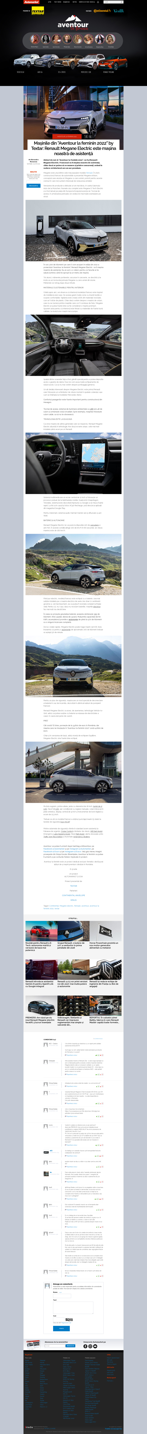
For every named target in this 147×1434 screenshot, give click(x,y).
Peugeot (42, 1375)
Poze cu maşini (111, 1364)
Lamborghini (29, 1402)
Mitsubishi (43, 1369)
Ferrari (27, 1381)
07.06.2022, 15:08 (54, 1234)
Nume (55, 1292)
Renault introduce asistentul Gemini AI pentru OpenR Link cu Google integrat (39, 984)
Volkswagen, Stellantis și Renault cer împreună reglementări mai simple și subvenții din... (71, 1021)
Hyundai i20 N (89, 1385)
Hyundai (27, 1392)
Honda (27, 1390)
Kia (26, 1400)
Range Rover (44, 1379)
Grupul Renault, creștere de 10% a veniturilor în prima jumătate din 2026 (71, 945)
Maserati (42, 1360)
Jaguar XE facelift (90, 1395)
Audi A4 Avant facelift (91, 1403)
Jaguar (27, 1396)
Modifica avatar (47, 1286)
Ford (26, 1386)
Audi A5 (65, 1390)
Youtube (95, 1346)
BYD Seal (66, 1364)
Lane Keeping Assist (62, 834)
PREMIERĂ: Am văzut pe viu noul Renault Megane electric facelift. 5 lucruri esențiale (40, 1020)
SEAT (41, 1386)
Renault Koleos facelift (92, 1413)
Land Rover (28, 1405)
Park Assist (80, 834)
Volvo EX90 (66, 1404)
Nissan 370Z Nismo (91, 1362)
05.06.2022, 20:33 (55, 1152)
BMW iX (87, 1411)
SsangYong (43, 1392)
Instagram (90, 1346)
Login (98, 2)
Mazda (42, 1362)
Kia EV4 (65, 1381)
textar (57, 908)
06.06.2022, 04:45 (54, 1163)
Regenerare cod (66, 1323)
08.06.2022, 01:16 (54, 1272)
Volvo (41, 1405)
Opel (41, 1373)
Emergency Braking (82, 837)
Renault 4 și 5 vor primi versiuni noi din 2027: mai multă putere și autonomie (72, 984)
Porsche (42, 1377)
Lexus (27, 1409)
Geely (27, 1388)
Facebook (85, 1346)
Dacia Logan (89, 1420)
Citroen (27, 1373)
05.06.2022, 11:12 (54, 1085)
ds (51, 1172)
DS (26, 1379)
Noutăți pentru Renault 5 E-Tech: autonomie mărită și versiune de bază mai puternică (39, 946)
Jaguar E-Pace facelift (91, 1393)
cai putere (94, 525)
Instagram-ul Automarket (80, 849)
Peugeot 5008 (67, 1392)
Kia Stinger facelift (90, 1405)
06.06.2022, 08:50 (55, 1174)
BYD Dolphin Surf (68, 1408)
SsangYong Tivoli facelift (92, 1401)
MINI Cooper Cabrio (69, 1387)
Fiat (26, 1383)
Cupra (27, 1375)
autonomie (73, 619)
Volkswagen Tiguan (69, 1360)
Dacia (26, 1377)
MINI (41, 1367)
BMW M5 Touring (68, 1379)
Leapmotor (28, 1407)
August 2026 (111, 1370)
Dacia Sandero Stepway (92, 1368)
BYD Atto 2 (66, 1371)
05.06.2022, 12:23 (54, 1111)
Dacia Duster (89, 1415)
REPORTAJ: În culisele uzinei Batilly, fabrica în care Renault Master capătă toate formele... (104, 1020)
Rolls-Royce (44, 1383)
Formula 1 (110, 1381)
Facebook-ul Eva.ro (52, 851)
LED (92, 409)
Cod (54, 1316)
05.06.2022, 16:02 (54, 1127)
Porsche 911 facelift (69, 1406)
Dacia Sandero (89, 1418)
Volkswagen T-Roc (69, 1373)
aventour (85, 906)
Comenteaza (98, 1038)
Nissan (42, 1371)
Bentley (27, 1369)
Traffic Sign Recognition (53, 837)
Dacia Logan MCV (90, 1422)
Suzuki (42, 1396)
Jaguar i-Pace (89, 1387)
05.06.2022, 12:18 (54, 1093)
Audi (26, 1367)
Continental (54, 906)
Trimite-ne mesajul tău (113, 1429)
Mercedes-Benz (45, 1364)
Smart (42, 1390)
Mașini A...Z (43, 1407)
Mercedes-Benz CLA (69, 1362)
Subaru (42, 1394)
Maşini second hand (113, 1358)
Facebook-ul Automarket (54, 849)
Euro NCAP (65, 822)
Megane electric (66, 906)
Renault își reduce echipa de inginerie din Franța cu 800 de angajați (104, 984)
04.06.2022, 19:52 (54, 1045)
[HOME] (32, 2)
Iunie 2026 (110, 1374)
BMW (27, 1371)
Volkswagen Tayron (69, 1396)
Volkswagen (44, 1402)
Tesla (41, 1398)
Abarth (27, 1360)
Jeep (26, 1398)
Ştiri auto (109, 1360)
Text (54, 1300)
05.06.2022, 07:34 (54, 1062)
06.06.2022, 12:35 (54, 1206)
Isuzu (26, 1394)
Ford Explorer (89, 1360)
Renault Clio (66, 1369)
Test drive (110, 1362)
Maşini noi (28, 1355)
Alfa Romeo (28, 1362)
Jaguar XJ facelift (90, 1371)
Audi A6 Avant (67, 1383)
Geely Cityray (67, 1367)
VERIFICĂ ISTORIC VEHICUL (87, 2)
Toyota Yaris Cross (90, 1373)
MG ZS (65, 1398)
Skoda (42, 1388)
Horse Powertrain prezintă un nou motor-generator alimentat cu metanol (104, 945)
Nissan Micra (89, 1379)
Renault (89, 173)
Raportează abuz (72, 1055)
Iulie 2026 (110, 1372)
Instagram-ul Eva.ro (73, 851)
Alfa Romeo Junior (68, 1418)
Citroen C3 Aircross (69, 1385)
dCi (51, 1150)
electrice (96, 607)
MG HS (65, 1394)
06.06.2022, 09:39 (54, 1189)
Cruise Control (67, 831)
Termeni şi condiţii (49, 1428)
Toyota (42, 1400)
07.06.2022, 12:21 (54, 1217)
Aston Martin (29, 1364)
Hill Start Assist (96, 831)
